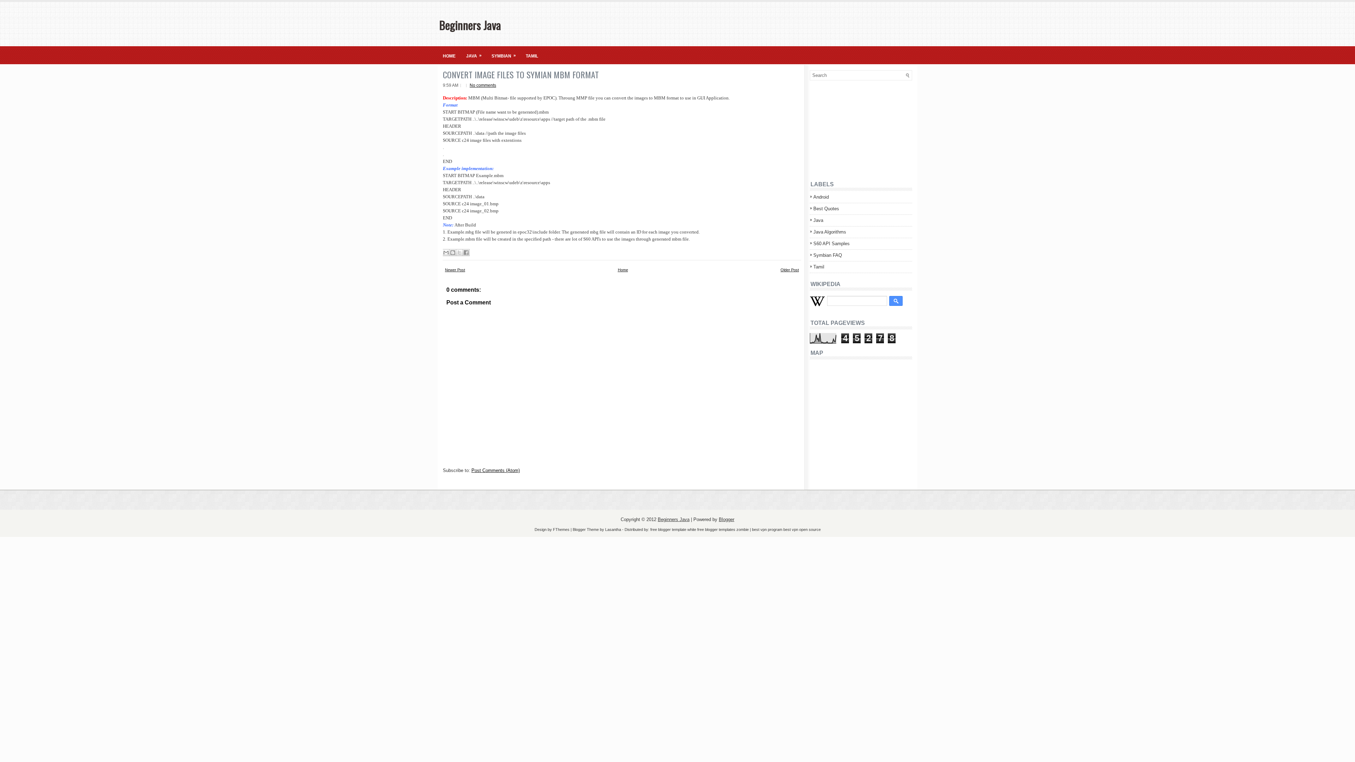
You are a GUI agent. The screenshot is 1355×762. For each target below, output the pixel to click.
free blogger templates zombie (722, 529)
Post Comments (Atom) (495, 470)
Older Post (790, 270)
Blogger (726, 519)
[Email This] (446, 252)
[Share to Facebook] (466, 252)
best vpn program (767, 529)
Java (474, 56)
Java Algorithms (829, 232)
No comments (483, 85)
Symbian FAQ (827, 255)
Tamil (532, 56)
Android (821, 197)
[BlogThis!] (452, 252)
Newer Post (455, 270)
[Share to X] (459, 252)
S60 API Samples (831, 243)
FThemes (561, 529)
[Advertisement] (854, 130)
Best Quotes (826, 208)
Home (449, 56)
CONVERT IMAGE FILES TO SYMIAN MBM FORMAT (521, 74)
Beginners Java (470, 25)
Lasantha (613, 529)
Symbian (504, 56)
